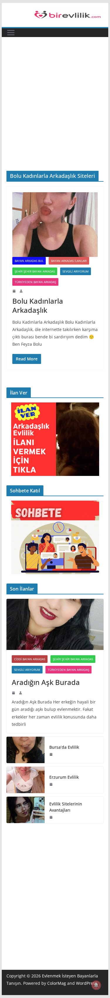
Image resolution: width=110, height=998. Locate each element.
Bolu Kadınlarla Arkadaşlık (37, 305)
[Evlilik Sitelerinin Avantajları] (25, 810)
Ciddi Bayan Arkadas (29, 659)
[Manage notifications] (96, 985)
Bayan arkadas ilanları (69, 261)
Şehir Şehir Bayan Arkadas (35, 271)
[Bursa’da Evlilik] (25, 750)
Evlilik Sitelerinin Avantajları (65, 807)
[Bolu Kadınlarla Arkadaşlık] (55, 224)
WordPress (86, 983)
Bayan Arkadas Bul (29, 261)
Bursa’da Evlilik (64, 747)
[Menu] (10, 32)
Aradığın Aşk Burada (46, 682)
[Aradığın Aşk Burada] (55, 624)
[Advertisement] (55, 95)
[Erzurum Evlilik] (25, 780)
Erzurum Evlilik (64, 777)
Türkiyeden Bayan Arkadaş (35, 282)
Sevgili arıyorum (75, 271)
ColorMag (56, 983)
